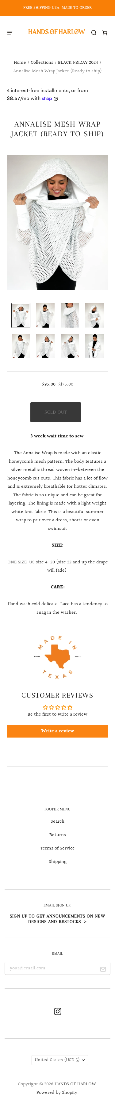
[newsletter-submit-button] (103, 970)
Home (20, 62)
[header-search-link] (94, 32)
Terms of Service (57, 848)
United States (57, 1060)
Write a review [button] (57, 731)
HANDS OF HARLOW (75, 1084)
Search (57, 821)
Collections (42, 62)
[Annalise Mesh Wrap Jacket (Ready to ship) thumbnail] (21, 315)
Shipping (58, 862)
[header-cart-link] (104, 32)
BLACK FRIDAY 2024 (78, 62)
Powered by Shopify (56, 1093)
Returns (57, 835)
